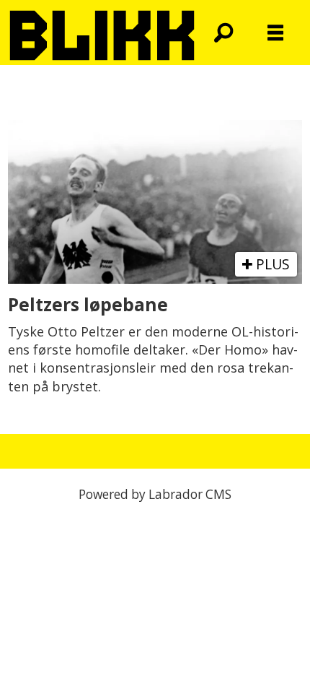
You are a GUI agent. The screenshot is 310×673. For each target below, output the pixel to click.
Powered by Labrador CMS (155, 494)
